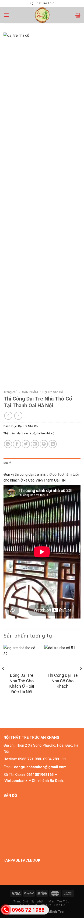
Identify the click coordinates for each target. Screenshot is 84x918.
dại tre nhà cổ (45, 433)
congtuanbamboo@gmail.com (40, 767)
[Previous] (3, 678)
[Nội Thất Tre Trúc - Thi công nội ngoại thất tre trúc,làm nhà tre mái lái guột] (42, 15)
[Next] (80, 678)
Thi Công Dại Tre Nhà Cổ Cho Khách (62, 681)
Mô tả (7, 463)
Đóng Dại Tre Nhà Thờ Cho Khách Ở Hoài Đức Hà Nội (21, 683)
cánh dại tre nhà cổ (22, 433)
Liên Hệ (59, 905)
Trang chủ (11, 392)
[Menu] (6, 15)
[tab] (42, 463)
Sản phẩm (38, 901)
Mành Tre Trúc (59, 901)
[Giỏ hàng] (77, 15)
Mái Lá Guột (28, 905)
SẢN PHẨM (30, 392)
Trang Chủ (21, 901)
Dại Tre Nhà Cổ (52, 392)
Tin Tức (46, 905)
